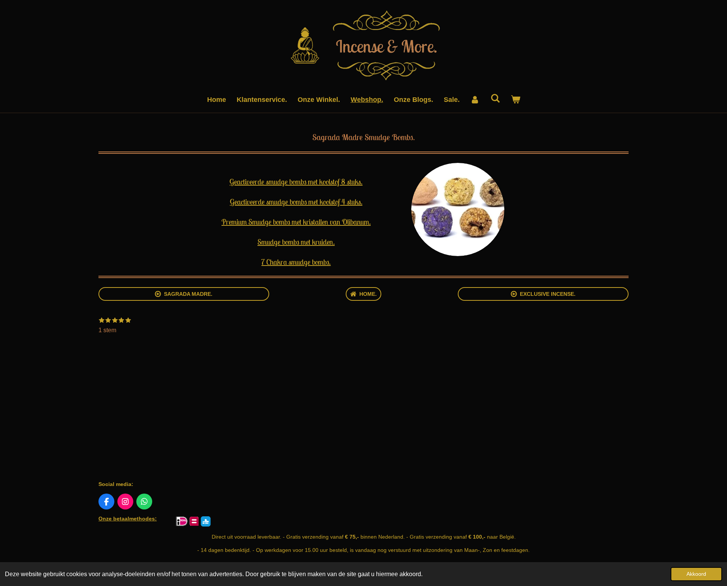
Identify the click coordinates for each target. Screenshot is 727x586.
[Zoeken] (495, 99)
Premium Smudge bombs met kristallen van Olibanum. (296, 222)
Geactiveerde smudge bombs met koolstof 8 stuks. (295, 181)
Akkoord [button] (696, 574)
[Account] (475, 100)
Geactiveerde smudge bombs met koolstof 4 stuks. (296, 201)
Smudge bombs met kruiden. (296, 242)
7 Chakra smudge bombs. (296, 262)
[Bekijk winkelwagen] (515, 100)
